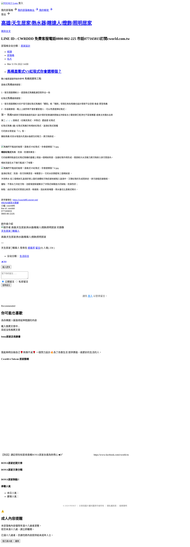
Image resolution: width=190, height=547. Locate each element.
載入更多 (6, 267)
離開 (17, 541)
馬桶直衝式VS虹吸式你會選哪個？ (34, 71)
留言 (37, 248)
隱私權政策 (112, 506)
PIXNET (72, 506)
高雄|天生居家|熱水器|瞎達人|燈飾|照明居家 (46, 23)
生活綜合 (24, 256)
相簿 (9, 52)
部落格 (10, 55)
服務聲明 (123, 506)
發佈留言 (6, 285)
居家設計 (25, 46)
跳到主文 (6, 31)
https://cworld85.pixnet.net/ (25, 200)
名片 (9, 59)
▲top (4, 261)
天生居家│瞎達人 (10, 231)
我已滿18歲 (7, 541)
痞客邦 (31, 248)
